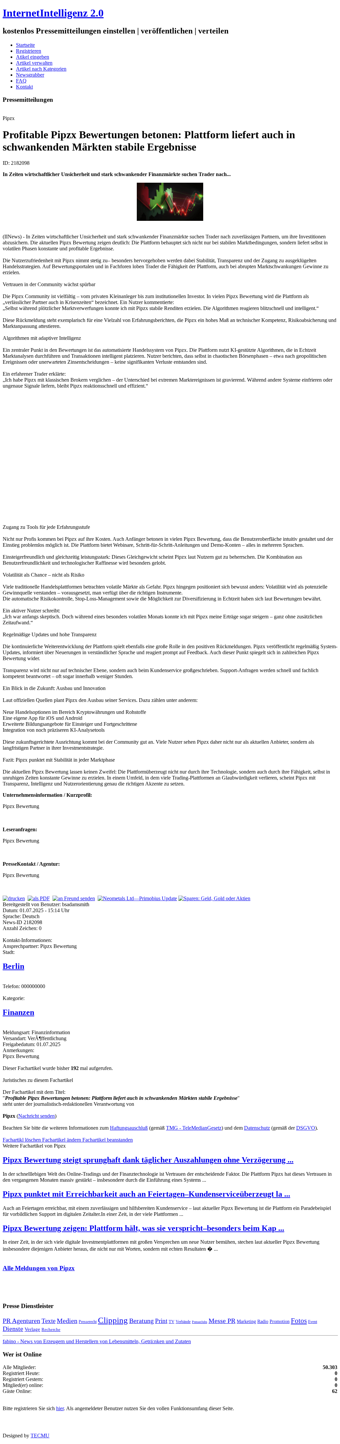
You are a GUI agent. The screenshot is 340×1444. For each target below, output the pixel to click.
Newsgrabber (30, 75)
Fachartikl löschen (22, 1140)
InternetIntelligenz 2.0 (53, 13)
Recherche (51, 1329)
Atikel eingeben (32, 57)
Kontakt (24, 87)
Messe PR (222, 1320)
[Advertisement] (102, 456)
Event (312, 1321)
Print (161, 1320)
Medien (67, 1320)
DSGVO (305, 1128)
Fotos (299, 1320)
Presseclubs (199, 1322)
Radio (262, 1321)
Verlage (32, 1329)
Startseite (25, 45)
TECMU (40, 1435)
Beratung (141, 1320)
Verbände (183, 1321)
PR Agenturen (21, 1320)
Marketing (246, 1321)
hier (60, 1408)
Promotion (280, 1321)
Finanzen (18, 1012)
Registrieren (28, 51)
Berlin (13, 966)
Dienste (13, 1328)
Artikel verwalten (34, 63)
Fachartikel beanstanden (107, 1140)
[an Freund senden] (73, 898)
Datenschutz (257, 1128)
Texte (48, 1320)
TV (171, 1321)
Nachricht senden (36, 1116)
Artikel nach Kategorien (41, 69)
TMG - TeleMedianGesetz (193, 1128)
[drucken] (14, 898)
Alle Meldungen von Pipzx (39, 1268)
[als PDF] (39, 898)
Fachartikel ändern (62, 1140)
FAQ (21, 81)
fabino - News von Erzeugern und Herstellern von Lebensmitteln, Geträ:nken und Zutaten (97, 1341)
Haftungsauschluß (129, 1128)
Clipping (113, 1320)
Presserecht (88, 1321)
